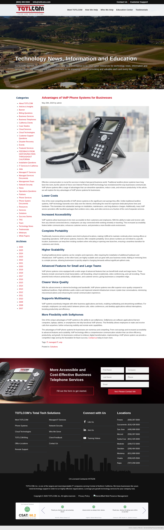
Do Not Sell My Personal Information (154, 528)
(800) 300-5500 (23, 2)
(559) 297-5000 (128, 420)
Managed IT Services (27, 172)
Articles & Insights (26, 107)
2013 (21, 289)
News (21, 188)
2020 (21, 266)
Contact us (92, 338)
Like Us (91, 422)
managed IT (53, 342)
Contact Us (122, 2)
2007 (21, 308)
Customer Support (139, 2)
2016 (21, 279)
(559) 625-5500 (128, 458)
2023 (21, 257)
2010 (21, 299)
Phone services (25, 198)
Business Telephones (27, 120)
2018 (21, 273)
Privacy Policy (84, 496)
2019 (21, 270)
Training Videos (94, 438)
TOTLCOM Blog (21, 438)
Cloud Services (25, 129)
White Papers (24, 236)
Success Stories (25, 216)
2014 (21, 286)
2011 (21, 295)
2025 (21, 250)
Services (22, 210)
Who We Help (107, 10)
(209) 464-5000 (128, 449)
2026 (21, 247)
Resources (23, 207)
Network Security (25, 185)
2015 (21, 283)
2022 (21, 260)
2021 (21, 263)
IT (47, 342)
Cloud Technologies (27, 132)
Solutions (54, 347)
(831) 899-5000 (128, 453)
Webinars (23, 233)
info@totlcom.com (41, 2)
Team (21, 223)
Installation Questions (27, 163)
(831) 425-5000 (128, 439)
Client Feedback (55, 438)
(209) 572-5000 (128, 444)
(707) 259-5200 (128, 463)
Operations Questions (27, 191)
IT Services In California (28, 166)
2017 (21, 276)
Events (21, 145)
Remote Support (21, 449)
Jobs (21, 169)
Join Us (91, 430)
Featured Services (26, 148)
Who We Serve (55, 432)
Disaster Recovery (26, 142)
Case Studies (24, 126)
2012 (21, 292)
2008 (21, 305)
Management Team (26, 181)
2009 (21, 302)
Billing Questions (25, 113)
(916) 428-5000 (128, 425)
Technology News (26, 226)
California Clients (26, 123)
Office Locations (21, 443)
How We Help (91, 10)
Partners (22, 194)
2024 (21, 253)
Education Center (124, 10)
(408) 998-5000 (128, 429)
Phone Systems (21, 426)
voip (60, 342)
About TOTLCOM (26, 103)
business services (26, 116)
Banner (22, 110)
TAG (21, 220)
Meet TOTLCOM (74, 10)
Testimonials (142, 10)
